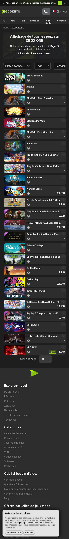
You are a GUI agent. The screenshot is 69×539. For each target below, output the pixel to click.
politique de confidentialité (31, 523)
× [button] (65, 3)
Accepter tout (14, 533)
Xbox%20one (18, 28)
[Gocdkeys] (10, 11)
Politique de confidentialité (17, 537)
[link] (35, 77)
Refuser (29, 533)
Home (6, 28)
